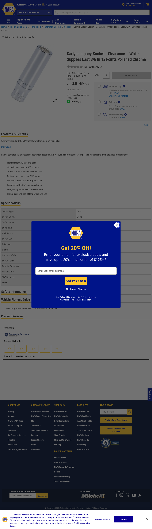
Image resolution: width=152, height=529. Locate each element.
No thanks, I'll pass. (76, 289)
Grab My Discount (76, 280)
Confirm (123, 519)
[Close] (147, 519)
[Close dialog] (116, 225)
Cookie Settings (102, 519)
